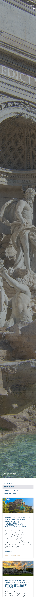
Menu (33, 9)
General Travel (11, 493)
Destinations (9, 487)
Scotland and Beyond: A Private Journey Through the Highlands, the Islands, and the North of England (17, 522)
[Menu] (34, 8)
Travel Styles (10, 490)
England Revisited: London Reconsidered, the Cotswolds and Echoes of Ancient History (17, 584)
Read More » (9, 551)
